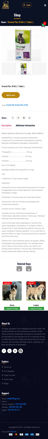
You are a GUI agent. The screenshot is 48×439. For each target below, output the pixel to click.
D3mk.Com (13, 432)
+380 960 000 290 (15, 407)
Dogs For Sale (9, 375)
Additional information (25, 125)
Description (6, 125)
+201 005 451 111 (13, 409)
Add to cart (10, 95)
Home (3, 22)
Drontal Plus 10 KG (21, 105)
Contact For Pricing (12, 308)
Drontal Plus (10, 105)
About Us (8, 367)
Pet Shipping (9, 371)
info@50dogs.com (13, 398)
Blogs (6, 383)
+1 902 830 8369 (20, 404)
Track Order (8, 379)
